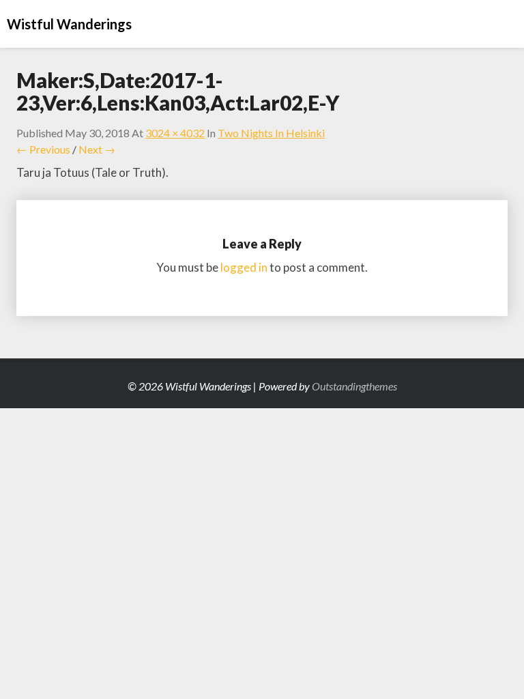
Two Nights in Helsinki (271, 132)
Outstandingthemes (354, 386)
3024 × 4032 (175, 132)
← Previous (43, 149)
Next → (96, 149)
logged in (243, 267)
